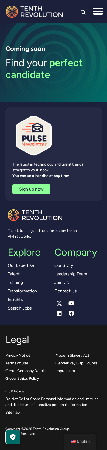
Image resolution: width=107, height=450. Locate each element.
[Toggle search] (83, 12)
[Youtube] (71, 303)
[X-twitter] (59, 303)
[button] (98, 11)
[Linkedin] (59, 313)
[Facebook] (71, 313)
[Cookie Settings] (12, 437)
